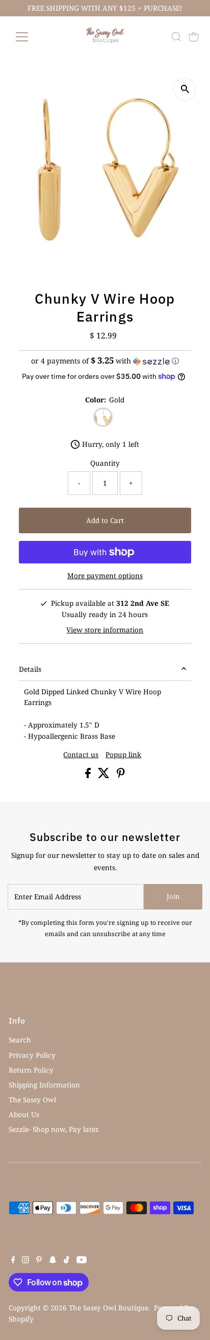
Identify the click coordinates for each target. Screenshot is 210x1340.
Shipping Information (44, 1084)
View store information (104, 629)
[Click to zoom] (184, 89)
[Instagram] (25, 1260)
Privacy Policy (32, 1055)
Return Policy (31, 1070)
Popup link (123, 754)
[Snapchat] (52, 1260)
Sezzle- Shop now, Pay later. (54, 1129)
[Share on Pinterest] (121, 775)
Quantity (105, 463)
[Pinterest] (39, 1260)
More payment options (105, 575)
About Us (24, 1114)
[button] (105, 361)
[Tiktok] (66, 1260)
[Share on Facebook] (89, 775)
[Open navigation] (31, 37)
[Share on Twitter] (105, 775)
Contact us (80, 754)
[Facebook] (13, 1260)
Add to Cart (105, 520)
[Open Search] (176, 36)
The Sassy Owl (32, 1099)
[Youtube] (81, 1260)
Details (30, 669)
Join (173, 896)
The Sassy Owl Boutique (108, 1307)
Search (20, 1039)
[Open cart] (194, 36)
